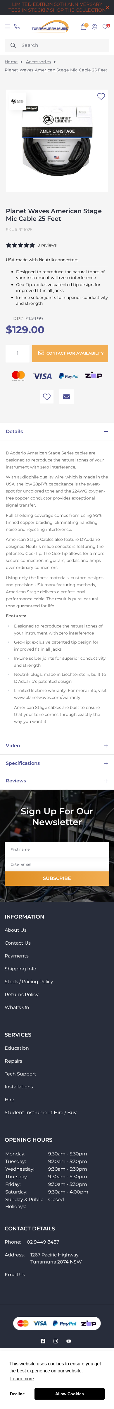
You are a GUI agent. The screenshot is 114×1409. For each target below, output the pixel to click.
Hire (9, 1099)
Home (11, 61)
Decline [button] (17, 1393)
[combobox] (57, 45)
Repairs (13, 1061)
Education (17, 1048)
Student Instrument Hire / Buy (41, 1112)
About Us (16, 930)
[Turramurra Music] (49, 27)
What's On (17, 1007)
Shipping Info (20, 969)
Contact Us (18, 943)
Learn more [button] (22, 1378)
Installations (19, 1087)
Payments (17, 956)
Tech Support (20, 1074)
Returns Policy (22, 994)
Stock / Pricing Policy (29, 981)
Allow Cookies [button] (69, 1393)
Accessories (38, 61)
